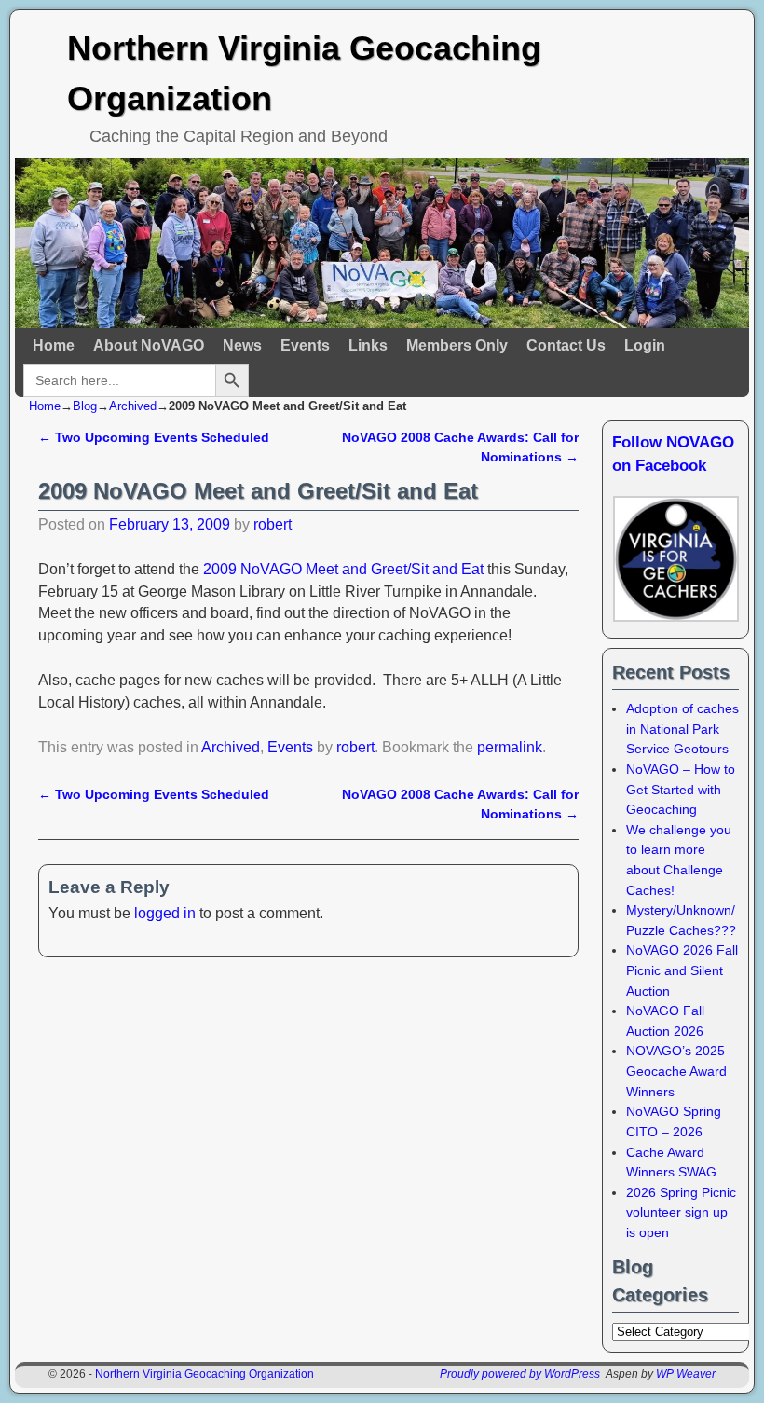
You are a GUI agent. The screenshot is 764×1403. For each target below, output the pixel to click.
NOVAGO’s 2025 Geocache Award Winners (676, 1070)
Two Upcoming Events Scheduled (153, 437)
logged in (165, 913)
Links (368, 345)
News (242, 345)
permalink (509, 747)
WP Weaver (686, 1374)
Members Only (457, 345)
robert (272, 524)
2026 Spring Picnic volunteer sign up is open (681, 1212)
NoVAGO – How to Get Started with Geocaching (680, 789)
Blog (85, 406)
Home (54, 345)
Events (305, 345)
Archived (133, 406)
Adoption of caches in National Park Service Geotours (682, 728)
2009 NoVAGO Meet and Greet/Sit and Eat (343, 569)
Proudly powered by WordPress (520, 1374)
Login (644, 345)
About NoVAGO (148, 345)
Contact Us (566, 345)
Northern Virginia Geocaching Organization (204, 1374)
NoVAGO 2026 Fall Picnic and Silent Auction (682, 969)
